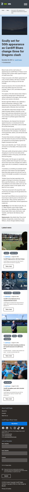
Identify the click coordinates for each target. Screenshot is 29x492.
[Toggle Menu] (25, 4)
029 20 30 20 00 (8, 434)
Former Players (7, 336)
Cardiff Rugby (18, 60)
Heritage (14, 336)
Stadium (20, 336)
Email (5, 450)
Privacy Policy (8, 465)
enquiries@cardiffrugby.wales (10, 437)
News (8, 10)
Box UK (4, 485)
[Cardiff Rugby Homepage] (6, 4)
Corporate (6, 253)
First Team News (7, 292)
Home (3, 10)
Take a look (10, 267)
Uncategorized (7, 62)
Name (5, 443)
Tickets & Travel (14, 253)
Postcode (4, 457)
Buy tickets (14, 423)
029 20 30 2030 (8, 435)
